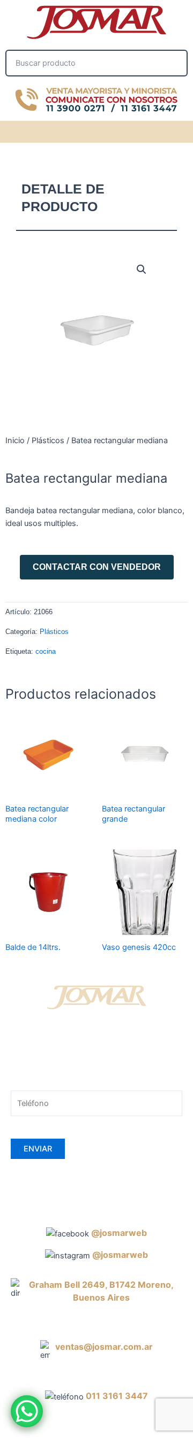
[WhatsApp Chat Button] (27, 1411)
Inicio (15, 440)
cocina (45, 651)
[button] (180, 130)
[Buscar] (173, 63)
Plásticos (48, 440)
